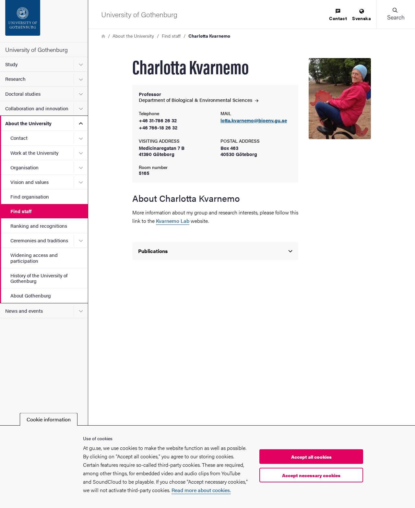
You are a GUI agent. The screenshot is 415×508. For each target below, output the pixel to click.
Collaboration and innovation (36, 108)
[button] (395, 14)
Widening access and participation (34, 257)
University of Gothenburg (36, 49)
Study (11, 64)
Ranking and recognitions (38, 225)
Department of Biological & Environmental (196, 100)
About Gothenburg (30, 295)
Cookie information (49, 419)
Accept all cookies (311, 457)
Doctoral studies (23, 93)
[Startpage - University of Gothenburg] (44, 21)
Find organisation (29, 196)
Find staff (20, 211)
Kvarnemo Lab (172, 220)
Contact (19, 137)
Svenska (361, 18)
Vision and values (29, 181)
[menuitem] (338, 15)
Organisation (24, 167)
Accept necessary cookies (311, 475)
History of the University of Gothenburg (38, 278)
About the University (28, 123)
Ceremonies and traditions (39, 240)
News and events (24, 310)
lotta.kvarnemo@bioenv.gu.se (253, 120)
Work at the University (34, 152)
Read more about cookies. (201, 490)
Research (15, 78)
